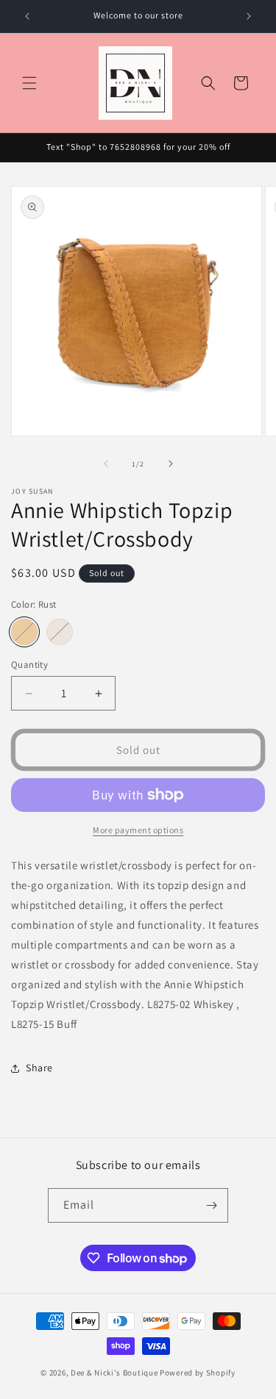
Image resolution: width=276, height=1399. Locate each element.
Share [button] (39, 1067)
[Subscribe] (211, 1205)
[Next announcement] (249, 16)
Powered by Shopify (198, 1372)
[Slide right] (171, 463)
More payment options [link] (138, 829)
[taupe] (59, 632)
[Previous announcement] (27, 16)
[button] (29, 83)
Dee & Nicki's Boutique (114, 1372)
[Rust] (24, 632)
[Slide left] (106, 463)
